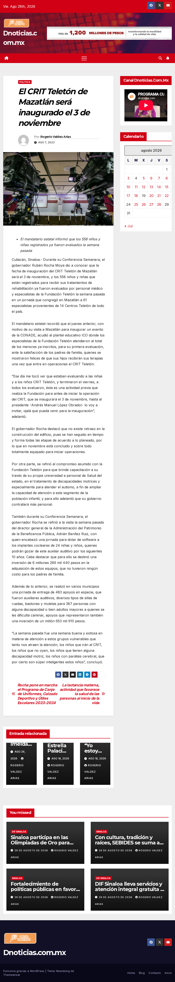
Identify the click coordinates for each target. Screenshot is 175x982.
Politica (24, 82)
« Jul (128, 226)
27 (151, 204)
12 (143, 187)
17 (128, 196)
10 (128, 187)
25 (136, 204)
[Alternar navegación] (84, 58)
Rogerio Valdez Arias (55, 137)
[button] (160, 58)
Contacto (155, 973)
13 (151, 187)
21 (159, 196)
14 (159, 187)
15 (166, 187)
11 (136, 187)
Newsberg (63, 971)
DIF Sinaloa (19, 831)
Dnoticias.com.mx (34, 952)
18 (136, 196)
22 (167, 196)
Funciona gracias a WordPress (24, 971)
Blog (142, 973)
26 (144, 204)
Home (131, 973)
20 (151, 196)
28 (159, 204)
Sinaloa (101, 831)
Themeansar (11, 974)
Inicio (168, 973)
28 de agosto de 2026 (32, 850)
